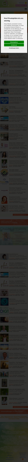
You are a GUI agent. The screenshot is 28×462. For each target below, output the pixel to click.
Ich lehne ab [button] (14, 45)
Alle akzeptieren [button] (14, 42)
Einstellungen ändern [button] (14, 48)
